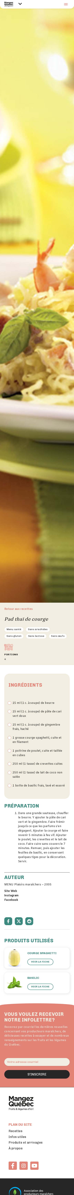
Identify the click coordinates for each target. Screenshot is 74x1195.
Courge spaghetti (41, 953)
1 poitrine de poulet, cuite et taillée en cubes (37, 753)
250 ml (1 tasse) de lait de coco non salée (37, 775)
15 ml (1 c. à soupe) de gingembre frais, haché (36, 727)
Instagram (11, 895)
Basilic (33, 977)
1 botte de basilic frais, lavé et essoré (39, 785)
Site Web (10, 891)
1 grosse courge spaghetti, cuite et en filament (37, 740)
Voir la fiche (40, 961)
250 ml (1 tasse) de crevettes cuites (38, 764)
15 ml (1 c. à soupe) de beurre (34, 703)
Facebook (11, 900)
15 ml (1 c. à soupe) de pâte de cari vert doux (37, 714)
